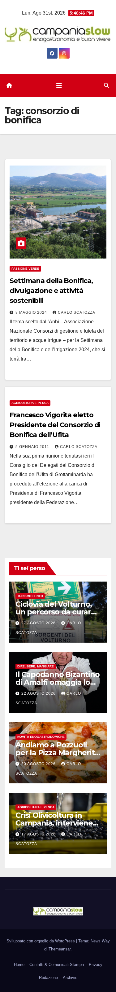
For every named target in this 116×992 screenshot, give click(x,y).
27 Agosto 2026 (39, 623)
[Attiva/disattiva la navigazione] (59, 85)
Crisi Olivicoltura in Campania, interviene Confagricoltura (54, 823)
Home (19, 964)
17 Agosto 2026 (39, 834)
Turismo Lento (30, 596)
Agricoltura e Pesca (30, 403)
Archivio (70, 977)
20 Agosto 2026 (39, 764)
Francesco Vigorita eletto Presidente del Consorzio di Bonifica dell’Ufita (55, 425)
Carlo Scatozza (76, 312)
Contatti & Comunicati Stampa (56, 964)
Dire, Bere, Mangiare (35, 666)
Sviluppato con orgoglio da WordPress (41, 941)
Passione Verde (25, 268)
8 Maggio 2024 (31, 312)
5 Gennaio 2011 (32, 447)
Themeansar (60, 949)
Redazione (48, 977)
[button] (106, 85)
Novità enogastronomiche (41, 736)
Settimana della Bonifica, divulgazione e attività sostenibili (51, 291)
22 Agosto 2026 (39, 693)
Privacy (95, 964)
